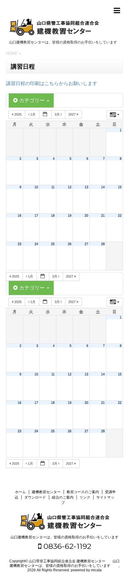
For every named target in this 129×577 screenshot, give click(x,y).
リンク (85, 497)
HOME (12, 53)
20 (86, 215)
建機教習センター (46, 492)
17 (36, 215)
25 (53, 244)
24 (36, 244)
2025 (18, 114)
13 (86, 187)
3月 (58, 114)
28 (103, 244)
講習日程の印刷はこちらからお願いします (51, 83)
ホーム (20, 492)
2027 (72, 114)
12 (69, 187)
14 (103, 187)
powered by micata (86, 570)
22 (120, 215)
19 (69, 215)
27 (86, 244)
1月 (32, 114)
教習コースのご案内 (83, 492)
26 (69, 244)
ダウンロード (35, 497)
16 (19, 215)
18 (53, 215)
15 (120, 187)
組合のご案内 (63, 497)
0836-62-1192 (66, 546)
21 (103, 215)
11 (53, 187)
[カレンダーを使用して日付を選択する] (45, 114)
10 (36, 187)
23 (19, 244)
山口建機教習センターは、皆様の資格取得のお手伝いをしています (64, 537)
